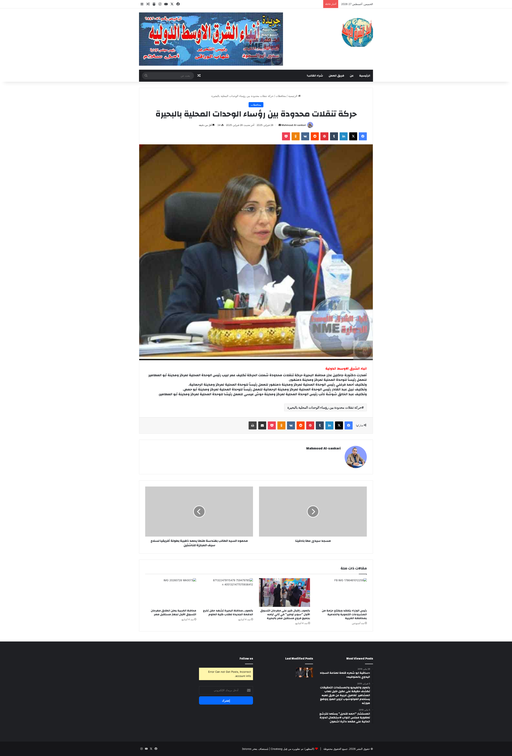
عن (352, 75)
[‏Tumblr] (334, 136)
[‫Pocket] (286, 136)
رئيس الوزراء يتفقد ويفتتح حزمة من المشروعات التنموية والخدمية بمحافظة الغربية (344, 614)
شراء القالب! (315, 75)
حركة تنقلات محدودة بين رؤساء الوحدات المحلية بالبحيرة (324, 407)
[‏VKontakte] (305, 136)
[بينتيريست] (324, 136)
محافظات (281, 96)
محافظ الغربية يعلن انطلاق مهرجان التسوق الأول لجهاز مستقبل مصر (173, 612)
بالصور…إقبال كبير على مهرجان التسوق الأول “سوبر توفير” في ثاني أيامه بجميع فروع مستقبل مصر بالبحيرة (285, 614)
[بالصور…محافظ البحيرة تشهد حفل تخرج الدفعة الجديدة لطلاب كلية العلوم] (227, 592)
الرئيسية (364, 75)
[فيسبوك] (363, 136)
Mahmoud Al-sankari (294, 125)
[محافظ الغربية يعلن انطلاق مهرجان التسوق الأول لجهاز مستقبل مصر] (170, 592)
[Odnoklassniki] (296, 136)
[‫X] (353, 136)
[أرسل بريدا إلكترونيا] (280, 125)
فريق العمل (336, 75)
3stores (246, 748)
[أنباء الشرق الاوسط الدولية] (357, 32)
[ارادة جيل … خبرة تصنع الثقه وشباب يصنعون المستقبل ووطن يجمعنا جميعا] (304, 672)
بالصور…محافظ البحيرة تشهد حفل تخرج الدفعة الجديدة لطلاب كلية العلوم (228, 612)
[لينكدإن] (344, 136)
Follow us (246, 658)
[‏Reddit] (315, 136)
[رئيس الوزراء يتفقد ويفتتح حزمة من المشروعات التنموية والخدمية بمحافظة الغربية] (341, 592)
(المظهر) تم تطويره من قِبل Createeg (292, 748)
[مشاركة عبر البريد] (262, 425)
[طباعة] (253, 425)
